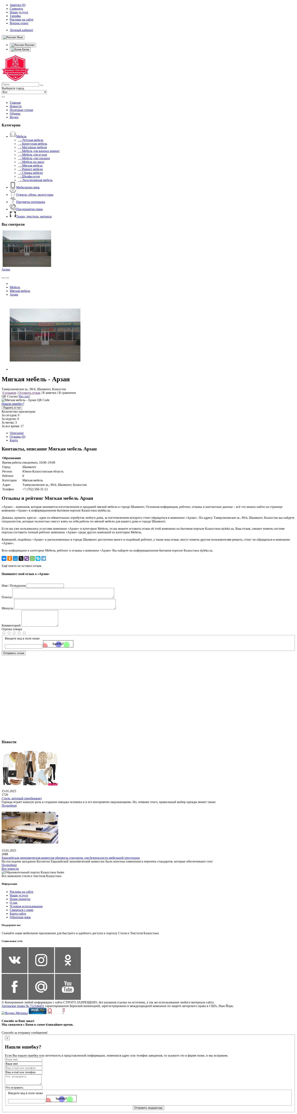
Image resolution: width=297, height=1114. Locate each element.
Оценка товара (12, 629)
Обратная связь (20, 917)
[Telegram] (43, 558)
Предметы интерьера (30, 202)
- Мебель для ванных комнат (39, 151)
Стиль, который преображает (22, 798)
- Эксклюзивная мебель (35, 180)
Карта (14, 440)
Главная (15, 102)
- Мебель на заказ (31, 162)
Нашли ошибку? (13, 403)
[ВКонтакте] (4, 558)
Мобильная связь (28, 187)
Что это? (24, 396)
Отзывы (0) (17, 436)
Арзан (6, 269)
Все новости (10, 868)
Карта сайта (18, 913)
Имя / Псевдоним (14, 585)
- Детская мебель (30, 140)
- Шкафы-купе (29, 176)
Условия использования (26, 906)
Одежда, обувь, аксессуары (34, 194)
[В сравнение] (3, 277)
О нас (14, 902)
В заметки (49, 392)
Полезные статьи (21, 110)
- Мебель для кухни (32, 154)
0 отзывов (9, 392)
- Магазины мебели (32, 147)
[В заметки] (7, 277)
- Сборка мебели (30, 172)
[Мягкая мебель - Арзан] (45, 369)
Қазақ (25, 49)
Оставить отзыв (29, 392)
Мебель (21, 136)
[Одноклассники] (9, 558)
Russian (29, 45)
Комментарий (11, 625)
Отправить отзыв (13, 653)
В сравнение (67, 392)
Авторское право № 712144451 (23, 1006)
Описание (17, 433)
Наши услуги (19, 895)
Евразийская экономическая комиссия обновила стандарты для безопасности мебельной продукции (71, 857)
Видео (14, 117)
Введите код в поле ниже (22, 638)
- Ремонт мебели (30, 169)
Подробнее (9, 805)
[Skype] (38, 558)
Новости (16, 106)
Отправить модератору (148, 1107)
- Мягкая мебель (30, 165)
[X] (21, 558)
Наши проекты (20, 899)
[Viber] (26, 558)
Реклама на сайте (21, 891)
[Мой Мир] (15, 558)
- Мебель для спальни (34, 158)
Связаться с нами (21, 910)
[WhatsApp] (32, 558)
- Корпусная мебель (32, 143)
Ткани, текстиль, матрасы (34, 216)
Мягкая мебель (20, 291)
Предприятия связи (29, 209)
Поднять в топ (12, 407)
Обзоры (15, 113)
